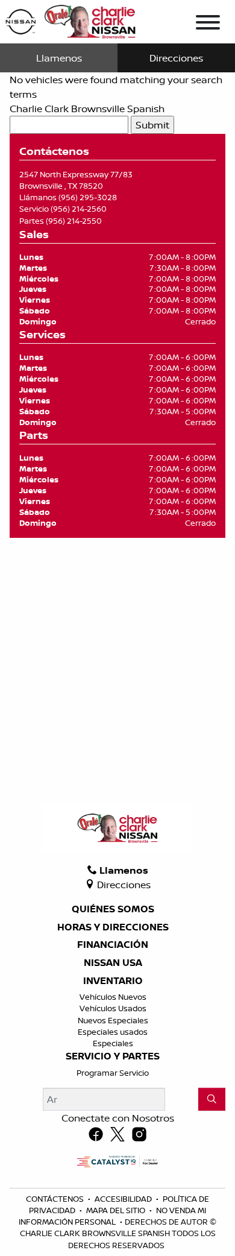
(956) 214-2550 (74, 220)
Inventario (113, 981)
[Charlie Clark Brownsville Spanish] (71, 20)
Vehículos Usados (113, 1008)
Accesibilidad (124, 1198)
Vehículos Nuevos (113, 996)
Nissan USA (113, 963)
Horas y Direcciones (113, 927)
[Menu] (208, 24)
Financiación (112, 944)
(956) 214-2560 (79, 208)
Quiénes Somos (113, 909)
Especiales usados (113, 1031)
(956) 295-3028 (87, 197)
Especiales (113, 1043)
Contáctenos (56, 1198)
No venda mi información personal (112, 1216)
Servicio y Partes (113, 1056)
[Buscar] (211, 1099)
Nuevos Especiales (113, 1020)
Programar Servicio (113, 1072)
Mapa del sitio (116, 1210)
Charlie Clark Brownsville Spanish (87, 108)
